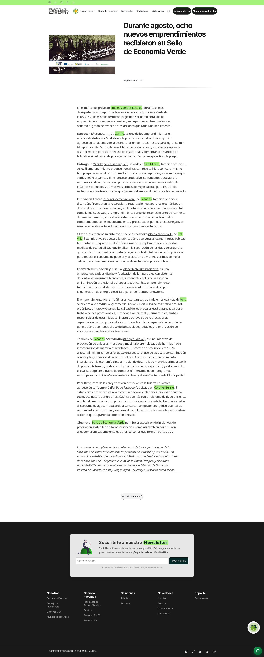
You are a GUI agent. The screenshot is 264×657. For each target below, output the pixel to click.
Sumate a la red (182, 11)
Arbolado (125, 598)
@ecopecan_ (100, 133)
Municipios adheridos (58, 616)
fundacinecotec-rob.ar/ (119, 199)
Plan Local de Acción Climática (92, 603)
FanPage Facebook (123, 387)
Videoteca (142, 11)
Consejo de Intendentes (53, 605)
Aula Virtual (164, 613)
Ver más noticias (131, 496)
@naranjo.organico (129, 299)
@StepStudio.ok (133, 339)
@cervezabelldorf (159, 234)
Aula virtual (158, 11)
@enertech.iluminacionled (140, 269)
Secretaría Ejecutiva (57, 598)
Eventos (162, 603)
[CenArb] (254, 627)
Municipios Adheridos (204, 11)
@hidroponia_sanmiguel (110, 164)
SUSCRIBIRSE (179, 560)
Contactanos (201, 598)
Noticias (162, 598)
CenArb (88, 610)
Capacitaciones (165, 608)
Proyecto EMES (92, 615)
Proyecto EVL (91, 620)
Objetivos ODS (54, 611)
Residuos (125, 603)
